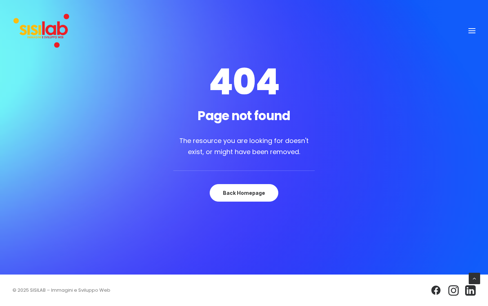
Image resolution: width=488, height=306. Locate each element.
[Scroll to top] (474, 278)
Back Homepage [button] (244, 193)
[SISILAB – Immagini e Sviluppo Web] (41, 31)
